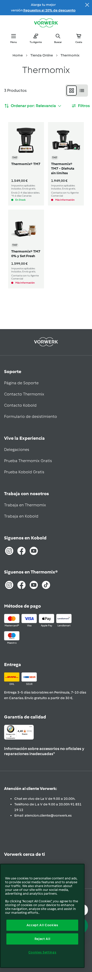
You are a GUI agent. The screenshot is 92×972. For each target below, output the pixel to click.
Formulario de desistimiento (30, 416)
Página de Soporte (21, 382)
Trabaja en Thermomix (25, 505)
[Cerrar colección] (87, 5)
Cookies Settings (42, 952)
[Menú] (31, 728)
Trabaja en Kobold (21, 516)
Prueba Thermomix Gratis (28, 460)
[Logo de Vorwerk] (46, 23)
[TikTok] (46, 585)
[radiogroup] (76, 90)
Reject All (42, 939)
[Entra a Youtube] (34, 551)
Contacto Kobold (20, 405)
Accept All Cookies (42, 925)
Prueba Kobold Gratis (24, 471)
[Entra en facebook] (21, 585)
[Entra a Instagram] (9, 551)
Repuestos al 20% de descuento (49, 10)
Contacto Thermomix (24, 394)
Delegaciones (16, 449)
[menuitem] (17, 55)
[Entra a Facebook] (21, 551)
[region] (42, 916)
